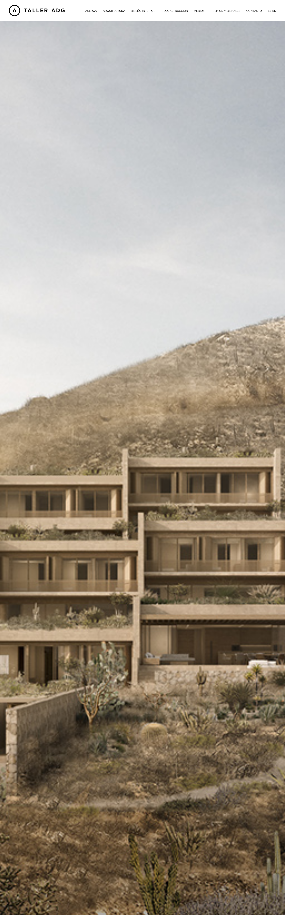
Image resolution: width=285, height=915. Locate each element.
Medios (199, 11)
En (274, 11)
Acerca (91, 11)
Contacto (254, 11)
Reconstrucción (174, 11)
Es (270, 11)
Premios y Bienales (225, 11)
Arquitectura (114, 11)
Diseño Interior (143, 11)
